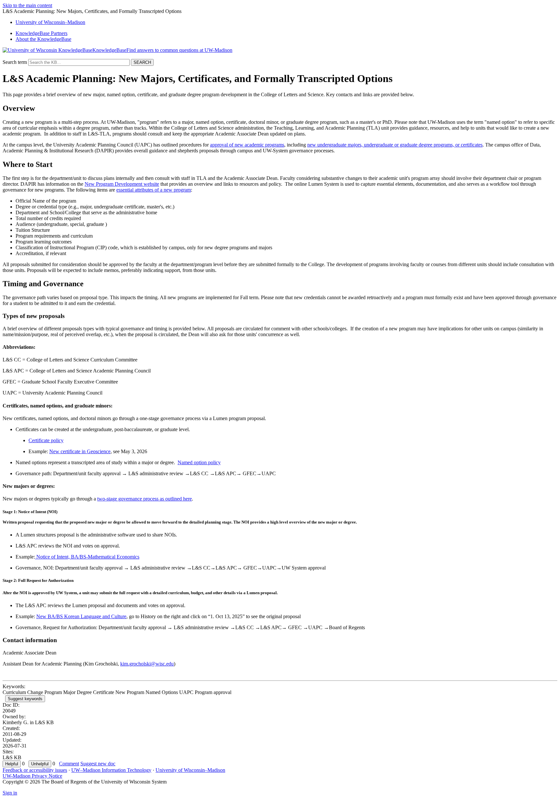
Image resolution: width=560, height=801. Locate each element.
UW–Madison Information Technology (111, 770)
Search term (15, 62)
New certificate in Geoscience (80, 451)
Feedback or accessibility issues (35, 770)
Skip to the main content (27, 5)
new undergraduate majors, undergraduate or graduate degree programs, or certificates (395, 144)
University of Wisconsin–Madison (190, 770)
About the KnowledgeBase (43, 39)
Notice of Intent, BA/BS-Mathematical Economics (87, 557)
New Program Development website (122, 184)
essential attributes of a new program (153, 190)
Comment (69, 763)
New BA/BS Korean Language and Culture (81, 616)
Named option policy (199, 462)
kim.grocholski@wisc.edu (147, 663)
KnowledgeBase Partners (41, 33)
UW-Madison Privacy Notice (32, 776)
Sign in (10, 792)
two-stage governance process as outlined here (144, 498)
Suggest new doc (97, 763)
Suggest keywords (25, 698)
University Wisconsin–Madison (50, 22)
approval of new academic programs (247, 144)
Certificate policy (46, 440)
